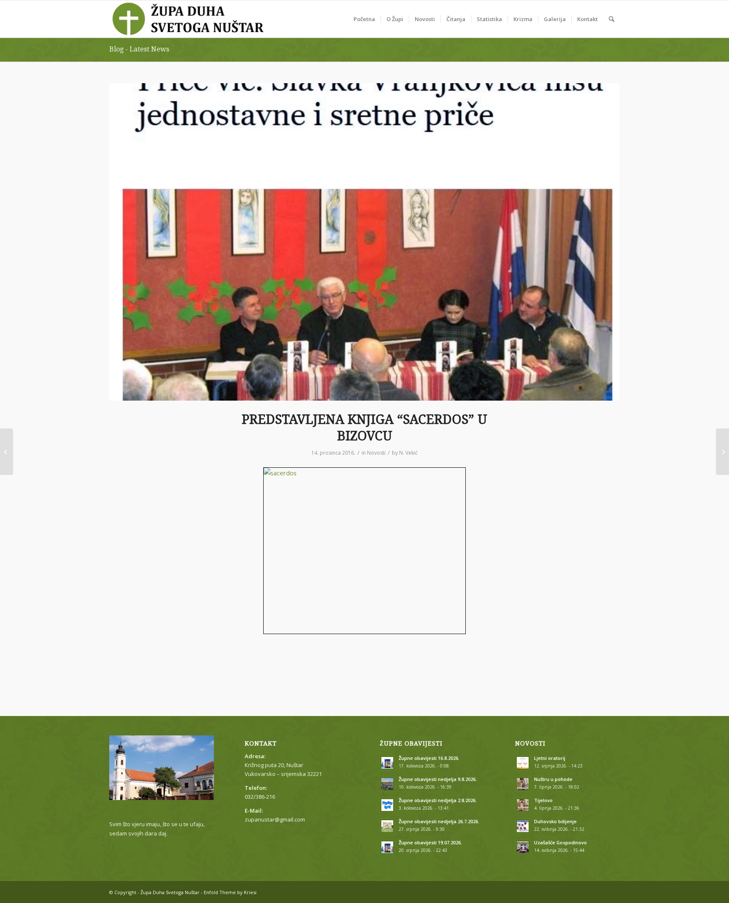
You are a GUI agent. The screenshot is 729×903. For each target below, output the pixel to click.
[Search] (611, 19)
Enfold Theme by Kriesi (230, 892)
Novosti (376, 452)
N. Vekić (408, 452)
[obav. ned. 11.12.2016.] (722, 451)
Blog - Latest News (139, 49)
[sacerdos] (364, 242)
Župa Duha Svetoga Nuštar (170, 892)
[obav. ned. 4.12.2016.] (6, 451)
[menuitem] (364, 19)
